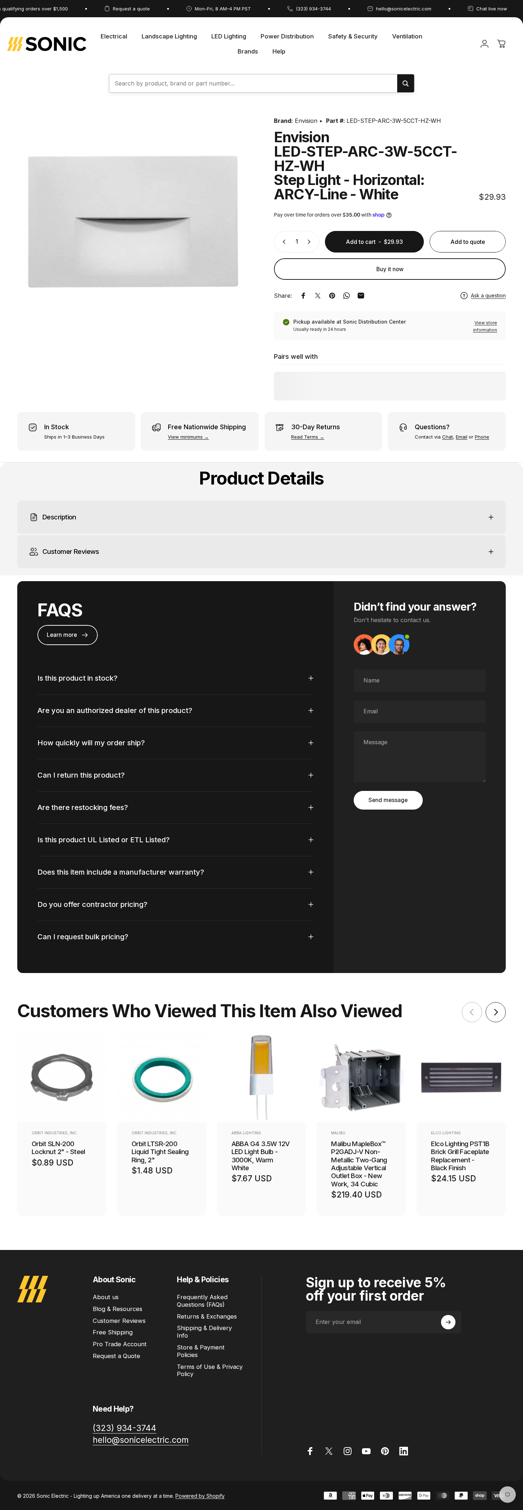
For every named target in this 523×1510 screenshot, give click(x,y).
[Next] (496, 1012)
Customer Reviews (119, 1320)
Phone (482, 437)
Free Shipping (113, 1332)
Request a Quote (116, 1356)
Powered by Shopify (200, 1495)
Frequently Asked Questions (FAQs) (202, 1300)
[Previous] (472, 1012)
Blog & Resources (117, 1308)
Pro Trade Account (120, 1344)
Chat (447, 437)
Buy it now (390, 269)
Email (461, 437)
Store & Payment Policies (201, 1351)
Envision (306, 120)
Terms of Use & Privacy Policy (210, 1370)
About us (106, 1297)
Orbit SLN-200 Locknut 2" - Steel (58, 1147)
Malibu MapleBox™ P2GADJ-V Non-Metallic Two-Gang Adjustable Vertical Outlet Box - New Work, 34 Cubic (359, 1163)
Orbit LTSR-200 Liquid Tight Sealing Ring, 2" (160, 1151)
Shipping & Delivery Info (204, 1331)
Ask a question (488, 295)
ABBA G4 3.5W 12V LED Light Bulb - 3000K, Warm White (260, 1155)
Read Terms (304, 437)
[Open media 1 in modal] (133, 223)
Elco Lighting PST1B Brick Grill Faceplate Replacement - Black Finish (460, 1155)
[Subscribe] (448, 1322)
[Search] (405, 83)
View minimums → (188, 437)
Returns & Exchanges (207, 1316)
